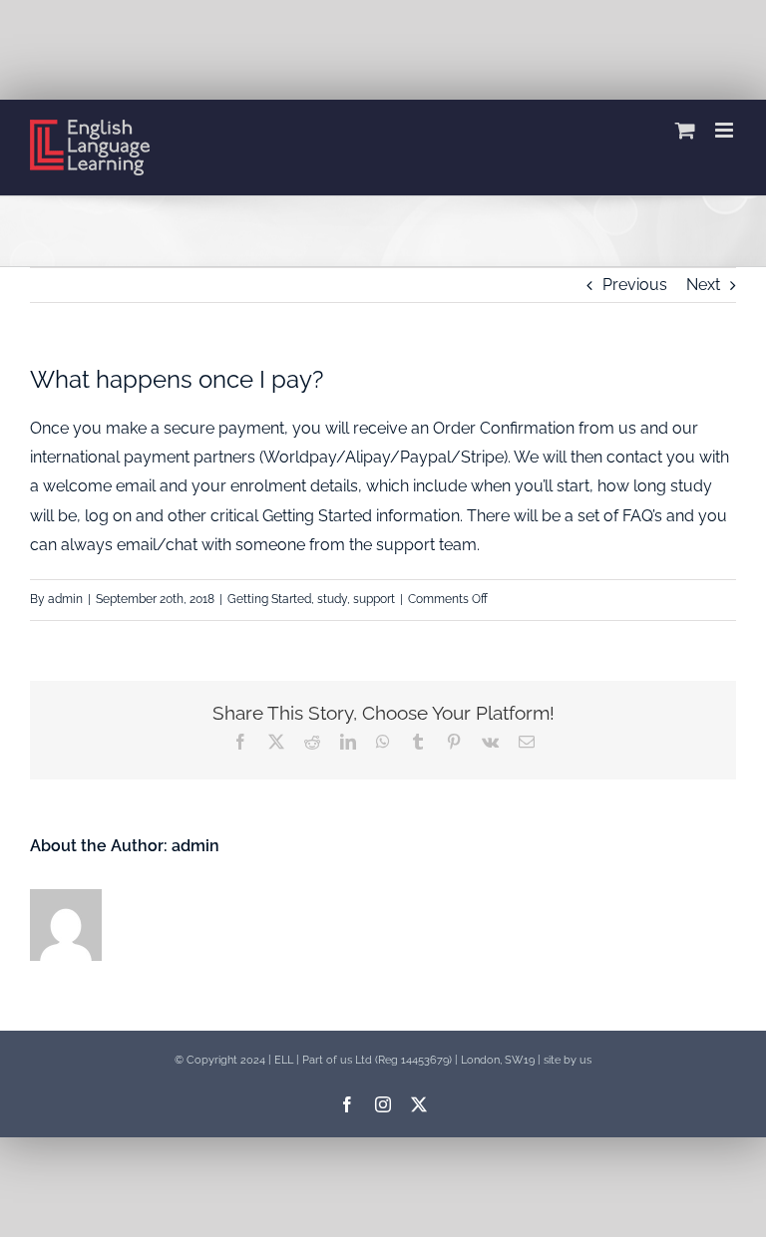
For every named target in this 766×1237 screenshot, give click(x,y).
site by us (567, 1060)
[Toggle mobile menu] (725, 130)
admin (65, 599)
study (332, 599)
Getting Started (269, 599)
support (374, 599)
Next (703, 284)
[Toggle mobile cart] (685, 130)
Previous (634, 284)
